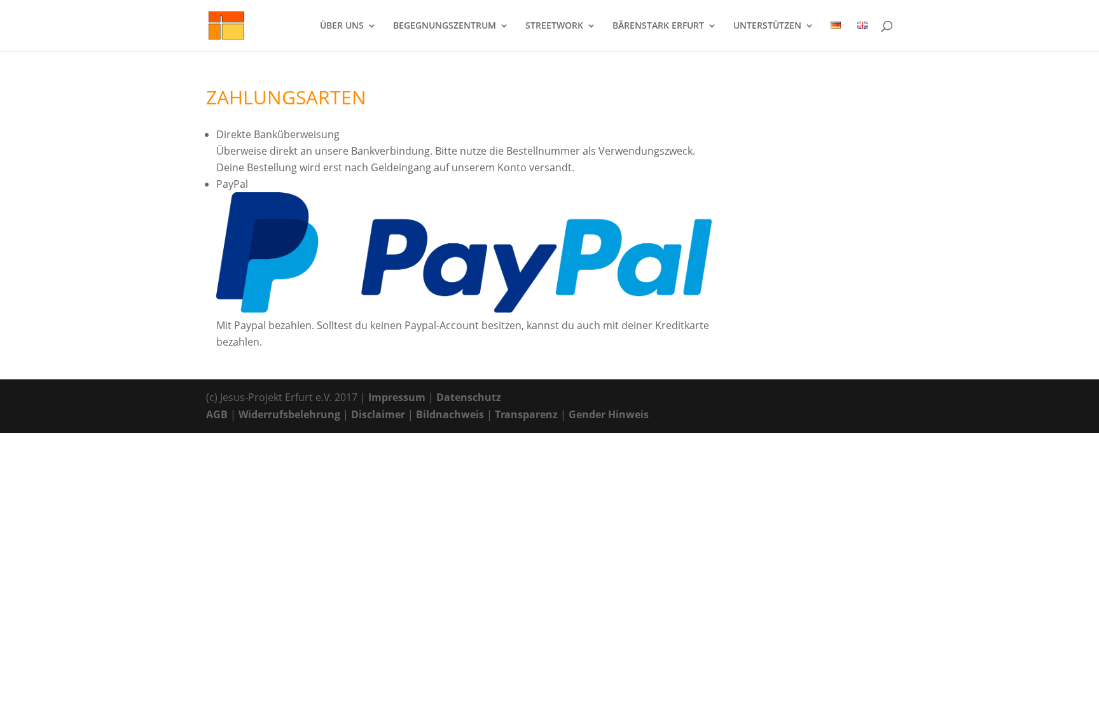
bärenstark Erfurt (658, 26)
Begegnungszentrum (444, 26)
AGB (217, 414)
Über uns (342, 26)
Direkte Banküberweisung (278, 134)
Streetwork (554, 26)
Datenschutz (468, 397)
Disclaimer (378, 414)
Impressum (396, 397)
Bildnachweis (450, 414)
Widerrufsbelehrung (289, 414)
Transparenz (526, 414)
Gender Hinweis (609, 414)
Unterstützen (767, 26)
